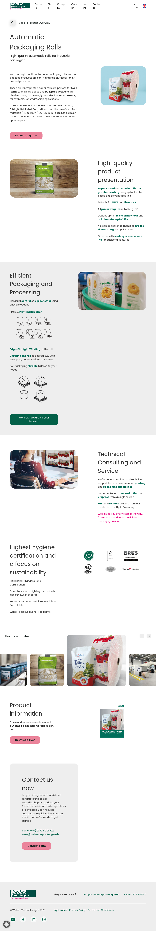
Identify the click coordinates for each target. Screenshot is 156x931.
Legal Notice (60, 910)
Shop (50, 6)
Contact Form (36, 846)
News (84, 6)
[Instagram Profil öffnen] (44, 919)
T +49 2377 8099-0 (135, 894)
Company (61, 6)
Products (38, 6)
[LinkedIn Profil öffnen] (33, 919)
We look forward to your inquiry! (34, 419)
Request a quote (26, 135)
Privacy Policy (77, 910)
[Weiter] (149, 636)
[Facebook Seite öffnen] (23, 919)
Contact (96, 6)
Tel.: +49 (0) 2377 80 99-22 (38, 830)
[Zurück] (142, 636)
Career (74, 6)
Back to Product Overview (34, 23)
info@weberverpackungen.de (101, 894)
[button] (6, 924)
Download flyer (25, 740)
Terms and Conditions (100, 910)
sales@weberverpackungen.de (40, 834)
